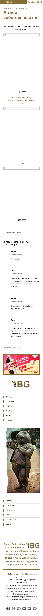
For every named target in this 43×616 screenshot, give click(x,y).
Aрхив (9, 232)
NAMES (8, 415)
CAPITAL (9, 397)
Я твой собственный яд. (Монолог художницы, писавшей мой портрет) (21, 100)
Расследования (29, 561)
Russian (21, 599)
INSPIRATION (11, 520)
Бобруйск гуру (23, 8)
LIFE (7, 515)
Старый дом (12, 564)
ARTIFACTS (10, 510)
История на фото (29, 550)
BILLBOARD (10, 401)
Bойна (15, 544)
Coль (22, 544)
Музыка (17, 557)
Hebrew (28, 599)
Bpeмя (7, 544)
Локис (25, 554)
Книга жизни (16, 232)
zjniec (13, 251)
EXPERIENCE (11, 506)
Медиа (33, 554)
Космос (17, 554)
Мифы (8, 557)
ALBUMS (9, 420)
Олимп (25, 557)
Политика (15, 561)
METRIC (9, 406)
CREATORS (10, 411)
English (14, 599)
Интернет (14, 550)
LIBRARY (9, 501)
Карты (9, 554)
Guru (13, 270)
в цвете (19, 330)
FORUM (8, 524)
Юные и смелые (28, 564)
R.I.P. (7, 547)
